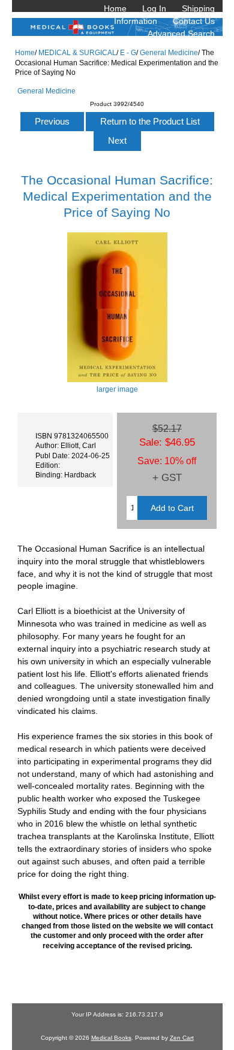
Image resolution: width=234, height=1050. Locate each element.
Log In (154, 8)
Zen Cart (182, 1037)
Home (115, 8)
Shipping (198, 8)
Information (135, 21)
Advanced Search (181, 33)
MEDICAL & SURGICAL (77, 52)
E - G (128, 52)
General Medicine (169, 52)
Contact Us (194, 21)
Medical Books (111, 1037)
